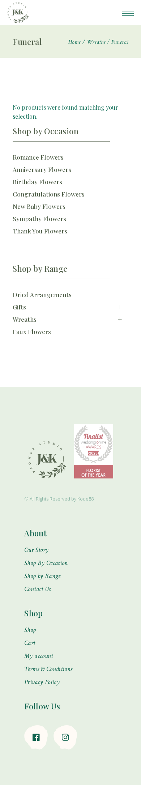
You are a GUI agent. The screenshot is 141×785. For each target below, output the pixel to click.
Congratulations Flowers (49, 194)
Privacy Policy (42, 682)
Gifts (67, 307)
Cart (29, 643)
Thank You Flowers (40, 231)
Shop (30, 630)
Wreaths (67, 319)
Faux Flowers (32, 331)
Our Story (36, 550)
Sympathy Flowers (39, 219)
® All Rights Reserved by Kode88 (59, 498)
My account (38, 656)
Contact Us (37, 589)
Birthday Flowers (37, 182)
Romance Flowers (38, 157)
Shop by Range (42, 576)
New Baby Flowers (39, 206)
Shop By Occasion (46, 563)
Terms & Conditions (48, 669)
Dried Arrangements (42, 295)
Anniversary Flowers (42, 169)
